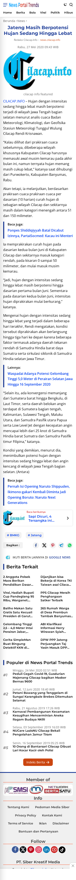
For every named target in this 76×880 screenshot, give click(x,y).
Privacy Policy (25, 815)
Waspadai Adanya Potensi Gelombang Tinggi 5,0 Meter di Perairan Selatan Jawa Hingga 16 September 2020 (40, 379)
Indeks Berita (36, 762)
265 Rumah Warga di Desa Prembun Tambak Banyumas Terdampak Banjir (56, 612)
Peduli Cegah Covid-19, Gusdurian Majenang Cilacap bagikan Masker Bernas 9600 (39, 677)
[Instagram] (38, 850)
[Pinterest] (30, 850)
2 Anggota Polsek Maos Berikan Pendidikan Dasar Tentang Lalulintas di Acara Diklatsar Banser (17, 581)
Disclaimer (61, 823)
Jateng (36, 535)
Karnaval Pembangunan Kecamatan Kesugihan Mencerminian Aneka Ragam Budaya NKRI (41, 715)
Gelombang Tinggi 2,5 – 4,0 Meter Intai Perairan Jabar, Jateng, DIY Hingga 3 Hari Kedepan (19, 628)
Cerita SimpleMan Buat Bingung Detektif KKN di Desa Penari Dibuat (18, 643)
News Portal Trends (24, 5)
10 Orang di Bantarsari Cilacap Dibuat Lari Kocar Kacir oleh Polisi (42, 748)
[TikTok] (62, 849)
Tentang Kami (18, 807)
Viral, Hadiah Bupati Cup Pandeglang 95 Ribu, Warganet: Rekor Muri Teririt (18, 596)
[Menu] (6, 4)
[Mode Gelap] (65, 4)
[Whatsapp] (69, 545)
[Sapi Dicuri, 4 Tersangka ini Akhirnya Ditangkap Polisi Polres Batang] (13, 517)
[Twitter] (44, 545)
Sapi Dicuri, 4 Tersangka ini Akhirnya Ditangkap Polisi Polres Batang (46, 518)
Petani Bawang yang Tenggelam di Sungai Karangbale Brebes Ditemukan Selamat (43, 696)
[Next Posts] (68, 519)
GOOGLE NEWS (60, 557)
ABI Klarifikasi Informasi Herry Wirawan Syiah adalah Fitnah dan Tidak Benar (55, 628)
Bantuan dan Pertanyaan (38, 831)
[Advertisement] (38, 874)
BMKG (14, 535)
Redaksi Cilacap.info (25, 40)
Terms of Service (20, 823)
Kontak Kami (52, 815)
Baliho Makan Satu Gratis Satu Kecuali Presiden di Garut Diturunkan (18, 612)
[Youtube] (54, 850)
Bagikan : (13, 545)
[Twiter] (23, 850)
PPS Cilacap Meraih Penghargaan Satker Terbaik (55, 596)
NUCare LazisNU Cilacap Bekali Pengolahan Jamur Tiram (36, 732)
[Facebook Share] (36, 545)
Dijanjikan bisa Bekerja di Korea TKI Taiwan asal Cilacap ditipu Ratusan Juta (56, 581)
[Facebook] (15, 850)
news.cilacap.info (50, 39)
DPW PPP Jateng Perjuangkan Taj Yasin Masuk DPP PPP (54, 643)
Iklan (43, 823)
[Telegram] (61, 545)
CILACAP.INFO (14, 101)
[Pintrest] (53, 545)
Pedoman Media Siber (52, 807)
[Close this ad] (73, 866)
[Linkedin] (46, 850)
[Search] (71, 4)
